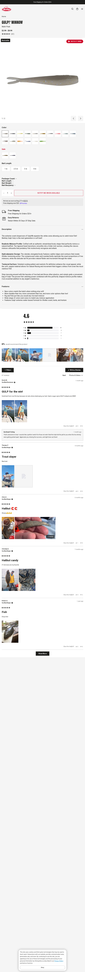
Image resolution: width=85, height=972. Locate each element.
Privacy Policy (58, 961)
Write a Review (76, 370)
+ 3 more (50, 536)
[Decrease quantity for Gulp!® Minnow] (4, 193)
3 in (25, 169)
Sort (64, 375)
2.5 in (16, 169)
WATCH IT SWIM (76, 41)
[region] (42, 355)
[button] (8, 34)
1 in (6, 169)
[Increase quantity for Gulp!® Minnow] (11, 193)
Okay (42, 967)
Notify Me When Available (49, 193)
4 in (34, 169)
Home (4, 16)
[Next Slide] (81, 355)
